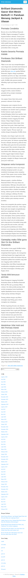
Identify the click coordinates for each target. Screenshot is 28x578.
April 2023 (3, 476)
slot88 (2, 541)
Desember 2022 (4, 486)
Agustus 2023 (4, 466)
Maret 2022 (3, 506)
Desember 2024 (4, 427)
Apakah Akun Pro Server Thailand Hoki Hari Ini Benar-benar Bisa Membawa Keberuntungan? (13, 521)
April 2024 (3, 446)
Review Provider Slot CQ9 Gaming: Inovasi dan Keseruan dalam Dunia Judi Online (12, 533)
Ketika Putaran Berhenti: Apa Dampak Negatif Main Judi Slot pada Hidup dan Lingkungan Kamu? (14, 517)
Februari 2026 (4, 392)
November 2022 (4, 489)
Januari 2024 (4, 454)
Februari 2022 (4, 509)
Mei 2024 (3, 444)
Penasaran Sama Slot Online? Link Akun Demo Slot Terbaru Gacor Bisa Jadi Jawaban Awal (12, 529)
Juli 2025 (3, 409)
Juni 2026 (3, 382)
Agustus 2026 (4, 377)
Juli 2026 (3, 379)
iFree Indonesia (6, 2)
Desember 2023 (4, 456)
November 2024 (4, 429)
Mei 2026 (3, 384)
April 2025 (3, 417)
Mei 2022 (3, 501)
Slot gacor (3, 569)
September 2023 (4, 464)
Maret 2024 (3, 449)
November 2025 (4, 399)
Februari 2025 (4, 422)
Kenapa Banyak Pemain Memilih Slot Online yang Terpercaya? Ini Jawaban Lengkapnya (12, 525)
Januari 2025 (4, 424)
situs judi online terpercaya (15, 365)
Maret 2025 (3, 419)
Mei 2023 (3, 474)
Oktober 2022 (4, 491)
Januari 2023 (4, 484)
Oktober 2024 (4, 431)
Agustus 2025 (4, 407)
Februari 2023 (4, 481)
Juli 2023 (3, 469)
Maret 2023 (3, 479)
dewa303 (3, 557)
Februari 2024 (4, 451)
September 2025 (4, 404)
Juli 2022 (3, 499)
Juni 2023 (3, 471)
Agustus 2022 (4, 496)
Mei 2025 (3, 414)
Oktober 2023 (4, 461)
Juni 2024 (3, 442)
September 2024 (4, 434)
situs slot (13, 71)
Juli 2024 (3, 439)
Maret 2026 (3, 389)
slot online (3, 544)
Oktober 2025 (4, 402)
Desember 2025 (4, 397)
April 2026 (3, 387)
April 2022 (3, 504)
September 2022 (4, 494)
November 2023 (4, 459)
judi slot (3, 547)
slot (2, 550)
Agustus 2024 (4, 437)
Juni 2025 (3, 412)
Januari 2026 (4, 394)
